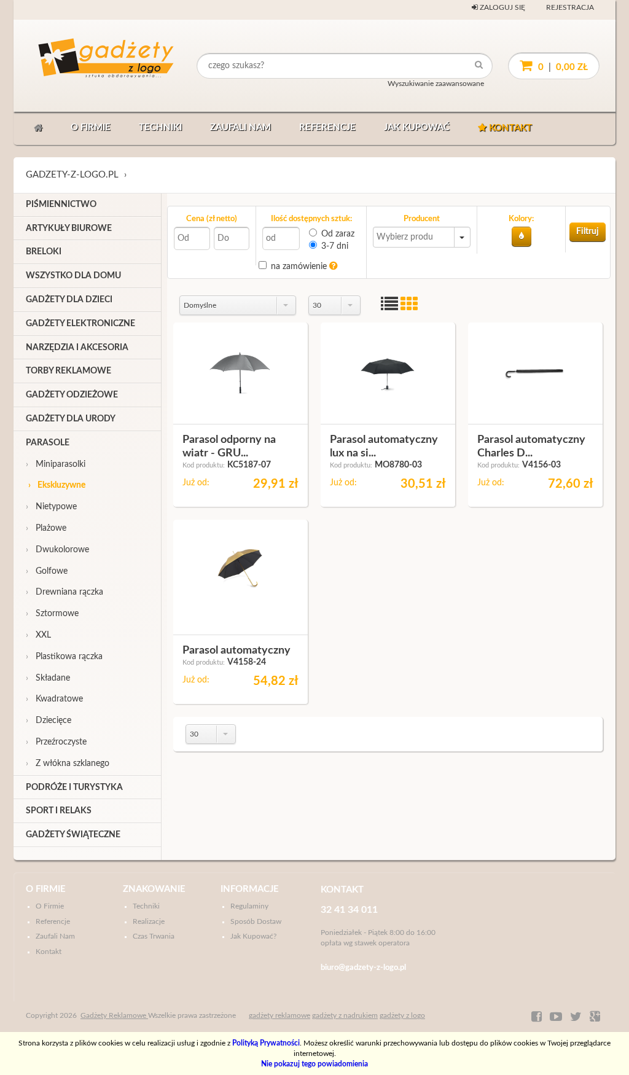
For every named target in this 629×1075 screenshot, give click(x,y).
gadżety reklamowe (279, 1015)
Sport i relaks (59, 811)
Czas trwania (153, 936)
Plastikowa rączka (64, 656)
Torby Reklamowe (68, 371)
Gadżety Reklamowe (114, 1015)
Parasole (47, 443)
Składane (48, 678)
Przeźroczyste (56, 742)
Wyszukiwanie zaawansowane (436, 83)
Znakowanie (154, 889)
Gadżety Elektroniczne (80, 323)
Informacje (250, 889)
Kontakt (509, 128)
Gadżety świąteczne (73, 835)
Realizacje (149, 921)
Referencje (327, 127)
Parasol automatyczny (236, 650)
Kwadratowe (54, 699)
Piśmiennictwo (61, 204)
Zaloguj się (501, 7)
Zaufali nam (240, 127)
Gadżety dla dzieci (69, 299)
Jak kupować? (253, 936)
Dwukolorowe (57, 549)
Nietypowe (51, 506)
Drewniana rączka (64, 592)
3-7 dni (334, 246)
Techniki (160, 127)
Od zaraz (337, 234)
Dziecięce (48, 720)
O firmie (91, 127)
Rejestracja (570, 7)
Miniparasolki (55, 464)
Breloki (43, 252)
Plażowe (46, 528)
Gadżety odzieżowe (72, 395)
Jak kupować (417, 127)
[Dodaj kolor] (521, 236)
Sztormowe (52, 613)
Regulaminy (249, 906)
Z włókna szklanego (67, 763)
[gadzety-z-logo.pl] (83, 66)
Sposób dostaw (255, 921)
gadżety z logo (402, 1015)
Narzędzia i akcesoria (77, 347)
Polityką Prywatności (266, 1043)
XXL (38, 635)
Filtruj (587, 231)
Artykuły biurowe (69, 228)
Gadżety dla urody (70, 419)
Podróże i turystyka (74, 787)
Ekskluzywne (56, 485)
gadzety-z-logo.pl (72, 174)
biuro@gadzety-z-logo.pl (363, 968)
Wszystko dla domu (73, 276)
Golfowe (47, 571)
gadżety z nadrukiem (345, 1015)
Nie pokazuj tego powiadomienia (314, 1064)
